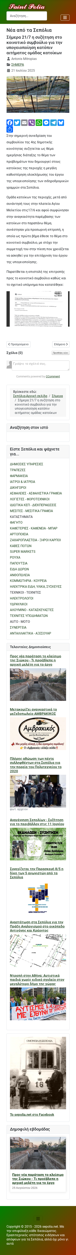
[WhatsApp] (39, 122)
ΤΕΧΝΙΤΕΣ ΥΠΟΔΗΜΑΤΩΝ (29, 616)
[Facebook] (9, 122)
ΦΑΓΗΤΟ (16, 522)
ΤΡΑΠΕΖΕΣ (18, 470)
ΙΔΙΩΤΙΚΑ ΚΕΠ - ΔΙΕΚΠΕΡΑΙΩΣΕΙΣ (33, 505)
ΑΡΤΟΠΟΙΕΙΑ (19, 534)
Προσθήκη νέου (60, 352)
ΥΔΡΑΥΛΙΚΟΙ (18, 604)
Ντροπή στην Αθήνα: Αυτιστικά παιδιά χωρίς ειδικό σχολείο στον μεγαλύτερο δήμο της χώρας (37, 979)
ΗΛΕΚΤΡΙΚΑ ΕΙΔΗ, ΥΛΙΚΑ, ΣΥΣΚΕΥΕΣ (36, 587)
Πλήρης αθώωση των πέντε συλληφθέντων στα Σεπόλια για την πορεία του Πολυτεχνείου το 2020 (36, 765)
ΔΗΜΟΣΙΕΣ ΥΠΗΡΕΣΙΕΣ (26, 464)
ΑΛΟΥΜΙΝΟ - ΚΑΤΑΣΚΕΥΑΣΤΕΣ (32, 610)
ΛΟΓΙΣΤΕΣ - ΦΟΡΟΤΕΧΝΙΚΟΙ (29, 499)
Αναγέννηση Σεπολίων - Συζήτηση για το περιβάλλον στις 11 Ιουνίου (37, 822)
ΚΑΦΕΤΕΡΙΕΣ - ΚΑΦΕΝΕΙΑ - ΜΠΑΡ (33, 528)
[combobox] (26, 15)
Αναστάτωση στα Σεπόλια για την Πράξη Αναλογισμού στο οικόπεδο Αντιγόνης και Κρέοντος (37, 926)
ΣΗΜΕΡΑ (17, 65)
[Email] (24, 122)
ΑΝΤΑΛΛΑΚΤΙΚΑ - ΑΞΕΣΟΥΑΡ (30, 633)
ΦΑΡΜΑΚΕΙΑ (19, 476)
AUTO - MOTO (20, 622)
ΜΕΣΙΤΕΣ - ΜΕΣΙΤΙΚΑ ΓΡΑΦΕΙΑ (31, 511)
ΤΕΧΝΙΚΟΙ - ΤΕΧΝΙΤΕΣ (25, 592)
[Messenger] (46, 122)
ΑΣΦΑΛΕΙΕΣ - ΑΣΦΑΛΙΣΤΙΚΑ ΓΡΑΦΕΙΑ (36, 493)
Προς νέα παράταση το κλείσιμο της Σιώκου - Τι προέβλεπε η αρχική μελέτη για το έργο (35, 660)
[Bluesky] (61, 122)
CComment (53, 376)
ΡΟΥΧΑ (15, 557)
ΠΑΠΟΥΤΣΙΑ (18, 563)
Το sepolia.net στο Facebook (32, 1115)
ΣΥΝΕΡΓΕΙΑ (18, 627)
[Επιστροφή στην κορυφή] (69, 1248)
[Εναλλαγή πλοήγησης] (65, 18)
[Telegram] (53, 122)
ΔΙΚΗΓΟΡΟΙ (18, 488)
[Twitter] (17, 122)
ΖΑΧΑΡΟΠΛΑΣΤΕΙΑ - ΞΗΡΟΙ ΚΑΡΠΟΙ (35, 540)
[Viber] (31, 122)
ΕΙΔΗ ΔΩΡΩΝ (19, 569)
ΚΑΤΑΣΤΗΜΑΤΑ (21, 517)
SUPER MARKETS (22, 552)
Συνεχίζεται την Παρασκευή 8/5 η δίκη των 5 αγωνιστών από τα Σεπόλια (36, 873)
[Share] (9, 129)
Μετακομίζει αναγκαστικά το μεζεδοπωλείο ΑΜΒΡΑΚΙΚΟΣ (33, 711)
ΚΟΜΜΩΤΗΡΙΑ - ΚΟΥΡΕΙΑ (28, 581)
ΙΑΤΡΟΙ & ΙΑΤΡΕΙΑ (22, 482)
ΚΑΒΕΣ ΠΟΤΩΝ (20, 546)
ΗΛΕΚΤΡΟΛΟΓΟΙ (21, 598)
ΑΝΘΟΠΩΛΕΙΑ (20, 575)
